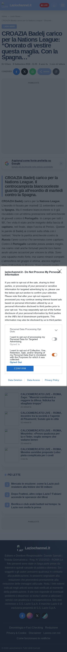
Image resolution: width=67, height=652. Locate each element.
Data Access (33, 380)
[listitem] (33, 330)
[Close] (61, 272)
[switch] (54, 339)
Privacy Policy (52, 380)
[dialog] (33, 326)
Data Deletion (15, 380)
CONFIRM (20, 368)
